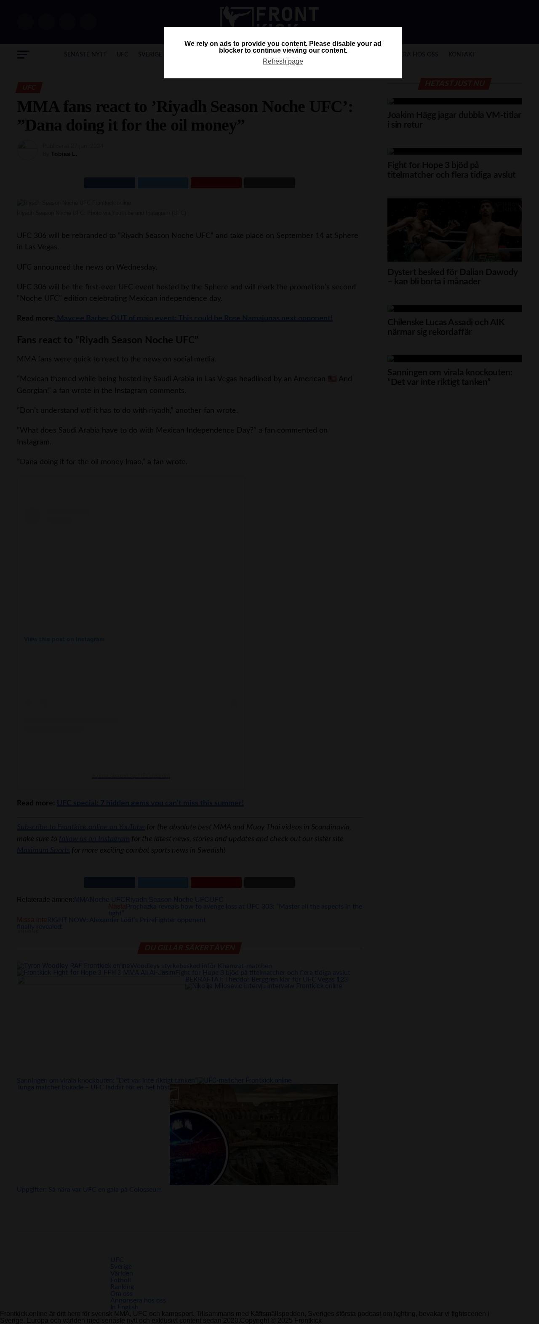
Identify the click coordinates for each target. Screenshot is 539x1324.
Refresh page (283, 61)
